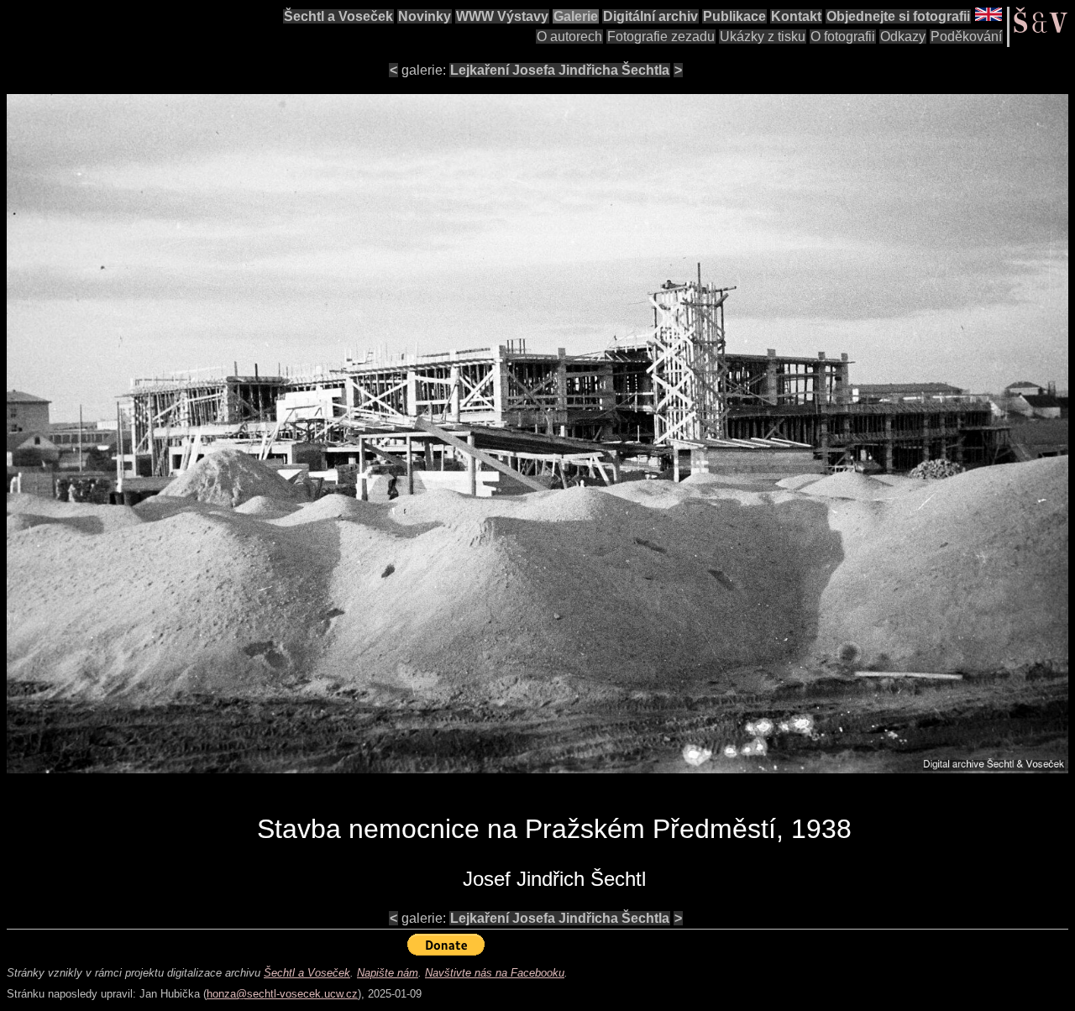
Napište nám (387, 972)
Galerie (575, 16)
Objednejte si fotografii (898, 16)
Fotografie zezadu (661, 36)
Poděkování (966, 36)
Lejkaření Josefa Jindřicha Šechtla (559, 70)
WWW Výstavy (502, 16)
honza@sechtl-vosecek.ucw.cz (282, 993)
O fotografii (842, 36)
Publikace (734, 16)
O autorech (569, 36)
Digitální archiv (650, 16)
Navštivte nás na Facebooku (494, 972)
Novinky (424, 16)
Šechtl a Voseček (338, 16)
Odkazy (903, 36)
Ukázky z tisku (762, 36)
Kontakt (796, 16)
